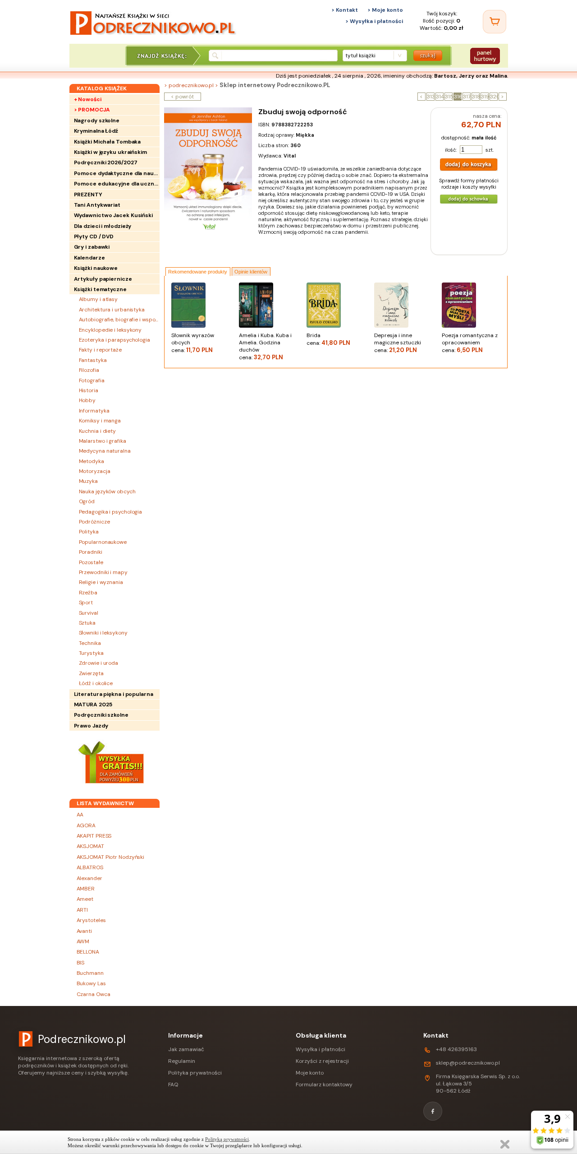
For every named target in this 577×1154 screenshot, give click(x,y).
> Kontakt (344, 10)
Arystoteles (91, 920)
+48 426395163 (456, 1049)
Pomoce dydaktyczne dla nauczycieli (117, 173)
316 (458, 96)
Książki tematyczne (100, 289)
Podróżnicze (94, 521)
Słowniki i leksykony (103, 632)
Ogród (87, 501)
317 (467, 96)
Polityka (89, 531)
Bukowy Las (91, 983)
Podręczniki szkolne (101, 714)
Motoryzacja (94, 471)
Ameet (85, 899)
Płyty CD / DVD (94, 236)
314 (440, 96)
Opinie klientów (250, 271)
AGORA (86, 825)
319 (485, 96)
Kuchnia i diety (97, 431)
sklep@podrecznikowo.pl (468, 1062)
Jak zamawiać (186, 1049)
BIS (81, 962)
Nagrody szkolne (97, 120)
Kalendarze (89, 257)
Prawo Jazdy (91, 725)
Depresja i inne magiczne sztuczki (397, 343)
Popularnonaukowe (103, 542)
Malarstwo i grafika (102, 441)
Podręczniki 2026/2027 (105, 162)
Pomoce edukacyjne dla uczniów (117, 183)
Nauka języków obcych (107, 491)
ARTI (82, 909)
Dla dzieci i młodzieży (103, 226)
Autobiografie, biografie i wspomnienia (119, 319)
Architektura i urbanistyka (112, 309)
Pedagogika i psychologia (110, 511)
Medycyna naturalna (105, 450)
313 (431, 96)
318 (476, 96)
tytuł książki (360, 55)
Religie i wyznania (101, 582)
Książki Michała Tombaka (107, 141)
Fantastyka (93, 360)
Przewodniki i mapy (103, 572)
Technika (90, 643)
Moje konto (310, 1072)
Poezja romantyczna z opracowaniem (470, 343)
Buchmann (90, 973)
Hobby (87, 400)
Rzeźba (88, 592)
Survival (88, 612)
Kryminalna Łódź (96, 130)
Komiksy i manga (100, 420)
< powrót (182, 96)
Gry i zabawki (92, 246)
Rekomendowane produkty (197, 271)
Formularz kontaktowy (324, 1084)
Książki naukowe (96, 268)
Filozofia (89, 370)
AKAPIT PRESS (94, 835)
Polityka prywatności (195, 1072)
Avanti (84, 931)
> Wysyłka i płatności (374, 21)
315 (449, 96)
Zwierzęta (91, 673)
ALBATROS (90, 867)
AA (80, 814)
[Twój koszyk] (494, 21)
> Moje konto (385, 10)
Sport (86, 602)
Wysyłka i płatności (320, 1049)
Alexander (89, 878)
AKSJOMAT (90, 846)
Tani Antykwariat (97, 205)
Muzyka (88, 481)
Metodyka (91, 461)
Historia (88, 390)
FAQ (173, 1084)
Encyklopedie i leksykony (110, 330)
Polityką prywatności (227, 1139)
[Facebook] (432, 1111)
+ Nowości (87, 99)
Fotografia (92, 380)
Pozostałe (91, 562)
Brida (328, 339)
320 (494, 96)
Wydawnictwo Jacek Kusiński (113, 215)
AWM (83, 941)
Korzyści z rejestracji (322, 1061)
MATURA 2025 (93, 704)
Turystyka (91, 653)
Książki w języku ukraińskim (110, 152)
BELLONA (88, 951)
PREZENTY (88, 194)
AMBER (86, 888)
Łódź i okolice (96, 683)
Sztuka (87, 622)
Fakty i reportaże (100, 349)
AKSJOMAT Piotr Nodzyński (111, 857)
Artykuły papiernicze (103, 279)
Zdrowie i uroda (99, 663)
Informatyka (94, 410)
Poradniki (90, 552)
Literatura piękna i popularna (113, 694)
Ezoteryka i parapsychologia (114, 339)
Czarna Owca (93, 994)
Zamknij (504, 1144)
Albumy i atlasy (98, 299)
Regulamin (181, 1061)
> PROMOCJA (92, 109)
